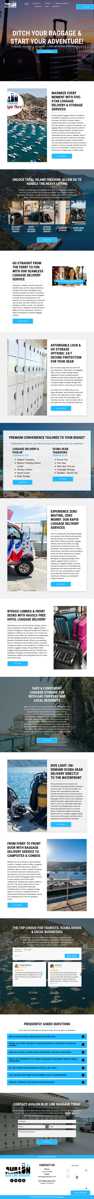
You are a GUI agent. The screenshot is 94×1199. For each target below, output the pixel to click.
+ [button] (68, 1170)
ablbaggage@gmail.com (47, 1176)
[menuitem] (27, 3)
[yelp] (19, 1181)
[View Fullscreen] (68, 1176)
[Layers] (86, 1170)
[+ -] (76, 1179)
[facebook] (12, 1181)
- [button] (68, 1173)
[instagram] (16, 1181)
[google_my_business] (23, 1181)
